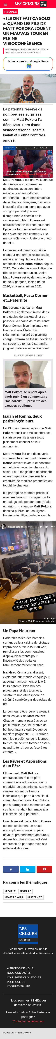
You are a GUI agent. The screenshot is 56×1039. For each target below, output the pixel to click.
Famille (26, 891)
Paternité (35, 897)
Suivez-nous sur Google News (28, 61)
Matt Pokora (14, 897)
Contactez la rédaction (28, 1021)
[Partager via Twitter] (28, 869)
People (10, 11)
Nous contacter (19, 972)
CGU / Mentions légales (24, 977)
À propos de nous (20, 968)
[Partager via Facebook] (11, 869)
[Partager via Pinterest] (44, 869)
